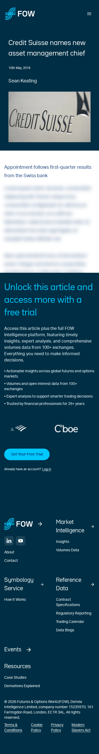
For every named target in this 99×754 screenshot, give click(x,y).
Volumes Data (67, 550)
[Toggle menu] (89, 13)
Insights (62, 542)
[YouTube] (20, 540)
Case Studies (15, 677)
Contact (11, 561)
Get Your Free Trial (27, 454)
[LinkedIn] (9, 540)
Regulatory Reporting (73, 613)
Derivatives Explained (22, 686)
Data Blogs (65, 630)
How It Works (15, 600)
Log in (46, 469)
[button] (49, 460)
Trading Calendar (70, 622)
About (9, 552)
